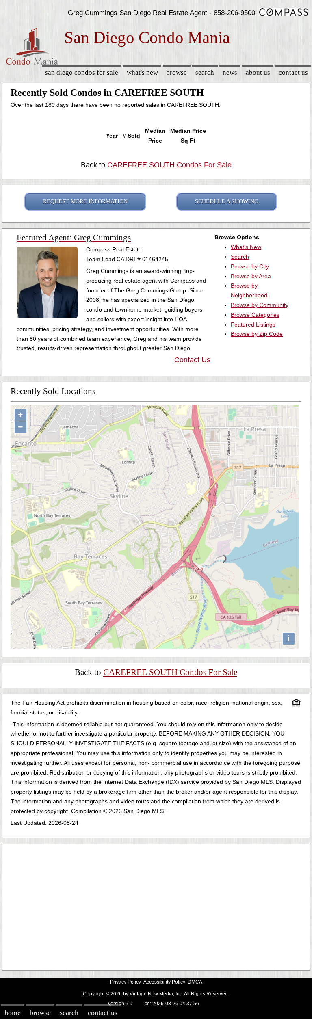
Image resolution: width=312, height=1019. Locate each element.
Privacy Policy (125, 982)
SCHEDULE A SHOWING (226, 202)
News (230, 72)
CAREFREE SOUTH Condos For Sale (169, 165)
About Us (258, 72)
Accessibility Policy (164, 982)
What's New (142, 72)
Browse (176, 72)
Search (204, 72)
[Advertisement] (156, 905)
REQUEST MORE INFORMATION (85, 202)
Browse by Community (259, 305)
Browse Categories (255, 315)
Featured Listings (253, 324)
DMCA (195, 982)
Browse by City (250, 266)
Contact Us (293, 72)
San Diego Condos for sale (81, 72)
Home (12, 1012)
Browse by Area (251, 276)
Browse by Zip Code (257, 334)
